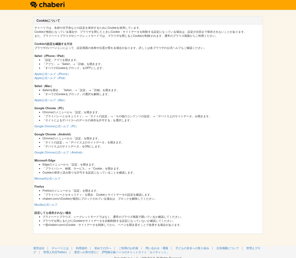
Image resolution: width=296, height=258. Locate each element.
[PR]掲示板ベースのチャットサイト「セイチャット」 (135, 252)
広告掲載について (227, 248)
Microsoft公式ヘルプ (47, 178)
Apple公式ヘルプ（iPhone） (52, 74)
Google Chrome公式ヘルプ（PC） (56, 126)
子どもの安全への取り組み (192, 248)
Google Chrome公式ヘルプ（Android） (59, 152)
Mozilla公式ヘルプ (45, 204)
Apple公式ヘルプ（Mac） (50, 100)
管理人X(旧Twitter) (55, 252)
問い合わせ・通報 (157, 248)
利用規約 (81, 248)
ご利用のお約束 (128, 248)
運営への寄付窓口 (85, 252)
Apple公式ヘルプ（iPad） (50, 78)
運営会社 (39, 248)
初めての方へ (102, 248)
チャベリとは (60, 248)
